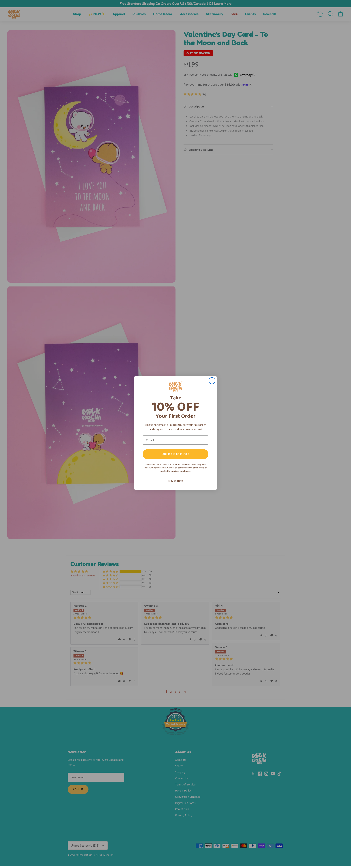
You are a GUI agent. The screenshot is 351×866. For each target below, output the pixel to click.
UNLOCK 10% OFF (176, 454)
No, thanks (175, 480)
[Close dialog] (212, 380)
